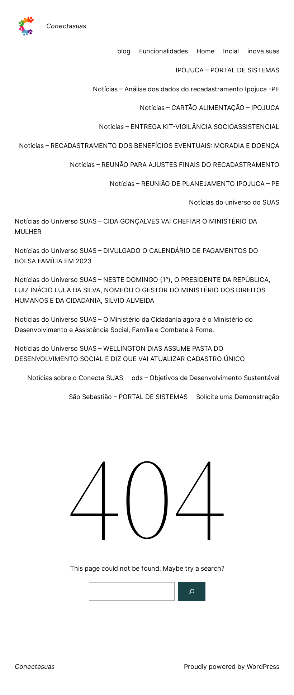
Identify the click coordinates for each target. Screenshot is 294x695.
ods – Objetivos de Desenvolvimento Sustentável (205, 378)
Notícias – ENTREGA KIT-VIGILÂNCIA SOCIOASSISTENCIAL (189, 126)
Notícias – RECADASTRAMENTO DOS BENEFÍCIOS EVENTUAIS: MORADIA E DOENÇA (149, 145)
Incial (231, 51)
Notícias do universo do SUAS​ (234, 202)
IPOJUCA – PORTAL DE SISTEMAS (227, 70)
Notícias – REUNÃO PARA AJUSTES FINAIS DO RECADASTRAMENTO (174, 164)
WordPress (263, 666)
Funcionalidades (163, 51)
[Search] (191, 591)
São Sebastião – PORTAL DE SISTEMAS (128, 397)
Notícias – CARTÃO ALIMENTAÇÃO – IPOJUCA (209, 107)
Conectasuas (66, 26)
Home (205, 51)
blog (124, 51)
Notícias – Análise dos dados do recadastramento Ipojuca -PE (186, 89)
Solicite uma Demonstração (237, 397)
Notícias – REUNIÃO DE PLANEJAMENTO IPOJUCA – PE (194, 183)
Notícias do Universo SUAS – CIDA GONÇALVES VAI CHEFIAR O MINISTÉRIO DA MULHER (136, 226)
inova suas (263, 51)
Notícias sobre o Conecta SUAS (75, 378)
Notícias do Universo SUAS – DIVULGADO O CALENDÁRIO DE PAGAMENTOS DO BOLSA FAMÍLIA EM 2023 (136, 256)
